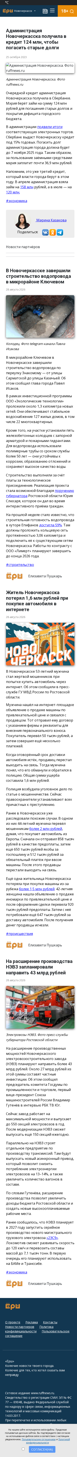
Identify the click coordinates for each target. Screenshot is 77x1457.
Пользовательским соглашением (39, 1439)
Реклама (31, 1322)
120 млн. (13, 192)
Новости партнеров (19, 1327)
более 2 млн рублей (45, 828)
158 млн (26, 187)
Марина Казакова (51, 220)
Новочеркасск (23, 11)
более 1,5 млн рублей (37, 889)
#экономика (16, 200)
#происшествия (19, 933)
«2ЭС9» (52, 1237)
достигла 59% (50, 525)
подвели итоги (49, 126)
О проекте (12, 1322)
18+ (64, 11)
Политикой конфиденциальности (48, 1441)
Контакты (50, 1322)
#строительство (20, 564)
